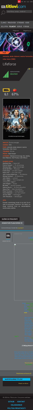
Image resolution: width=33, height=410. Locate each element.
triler (4, 59)
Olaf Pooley (15, 158)
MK (25, 2)
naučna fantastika (26, 56)
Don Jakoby (26, 156)
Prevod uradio (28, 363)
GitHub (11, 402)
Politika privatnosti (16, 408)
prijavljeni (20, 228)
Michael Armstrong (16, 156)
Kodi (27, 23)
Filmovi (12, 26)
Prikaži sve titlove (23, 383)
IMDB (25, 312)
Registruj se (27, 31)
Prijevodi (12, 23)
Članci (4, 23)
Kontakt (21, 402)
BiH (19, 2)
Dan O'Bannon (7, 158)
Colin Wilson (23, 158)
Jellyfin (4, 26)
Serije (19, 26)
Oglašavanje (16, 405)
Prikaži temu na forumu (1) (23, 373)
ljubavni (16, 56)
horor (9, 59)
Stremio (20, 23)
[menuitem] (3, 23)
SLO (28, 2)
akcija (11, 56)
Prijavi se (16, 31)
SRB (31, 2)
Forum (26, 26)
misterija (6, 56)
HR (22, 2)
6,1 (6, 94)
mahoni (8, 239)
